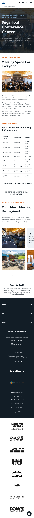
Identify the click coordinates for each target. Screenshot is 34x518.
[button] (29, 513)
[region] (17, 247)
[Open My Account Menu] (26, 2)
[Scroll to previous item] (4, 275)
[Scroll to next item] (12, 275)
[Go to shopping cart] (23, 2)
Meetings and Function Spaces (9, 6)
